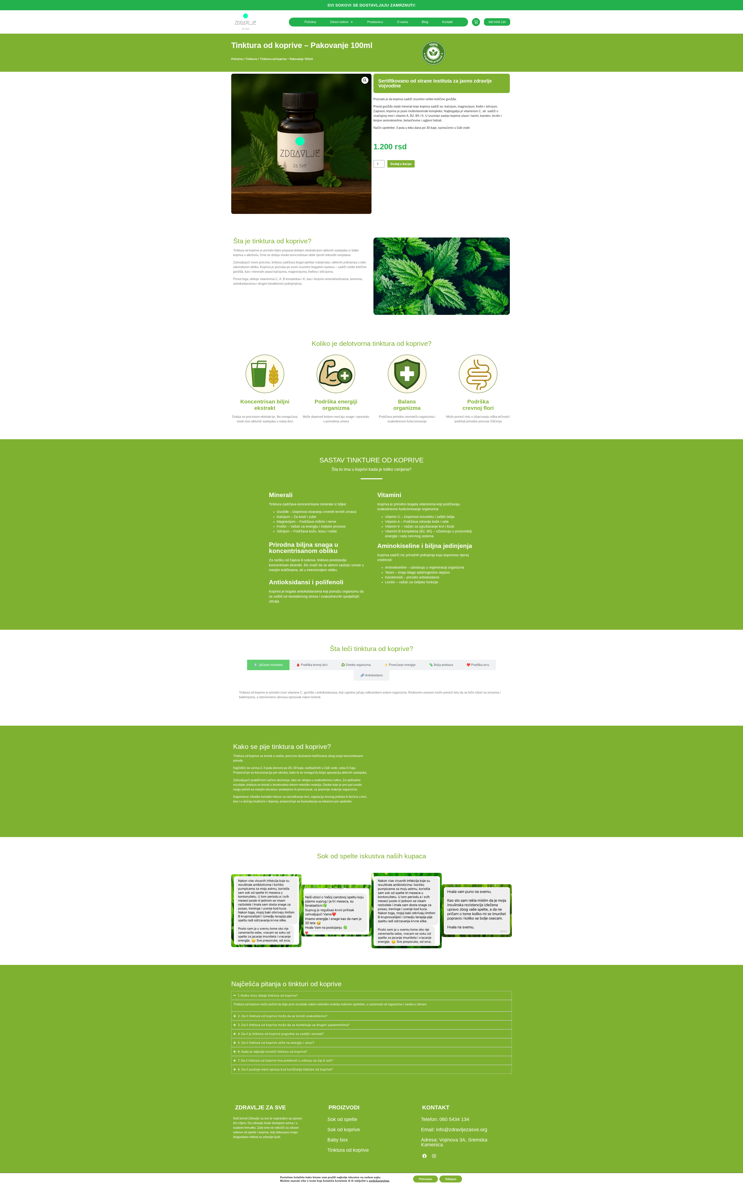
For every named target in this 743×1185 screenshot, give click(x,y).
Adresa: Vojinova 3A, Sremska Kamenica (454, 1142)
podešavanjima (379, 1180)
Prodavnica (375, 22)
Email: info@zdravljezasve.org (454, 1129)
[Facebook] (424, 1156)
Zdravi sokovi (339, 22)
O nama (402, 22)
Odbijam (450, 1179)
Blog (425, 22)
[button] (364, 80)
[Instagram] (434, 1156)
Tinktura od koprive (348, 1150)
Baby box (337, 1139)
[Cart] (476, 22)
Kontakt (447, 22)
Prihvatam (425, 1179)
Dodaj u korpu (401, 164)
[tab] (268, 665)
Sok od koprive (343, 1129)
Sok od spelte (342, 1119)
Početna (310, 22)
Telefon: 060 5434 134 (445, 1119)
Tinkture (251, 59)
